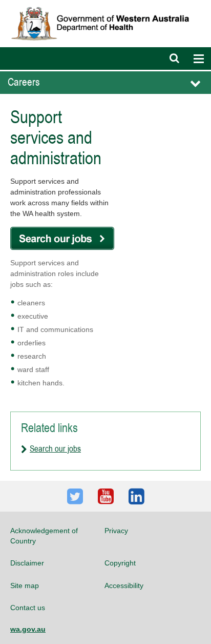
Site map (24, 585)
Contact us (27, 607)
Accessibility (123, 585)
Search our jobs (55, 448)
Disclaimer (27, 563)
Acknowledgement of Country (44, 535)
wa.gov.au (28, 629)
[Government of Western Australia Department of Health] (105, 5)
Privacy (116, 530)
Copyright (120, 563)
